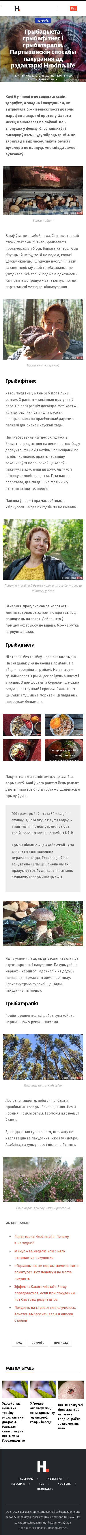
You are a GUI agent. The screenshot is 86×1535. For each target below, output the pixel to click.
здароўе (38, 1343)
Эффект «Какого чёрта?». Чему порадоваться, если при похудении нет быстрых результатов (44, 1293)
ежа (19, 1343)
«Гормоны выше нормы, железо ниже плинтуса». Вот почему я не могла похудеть (46, 1272)
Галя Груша (65, 75)
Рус (73, 8)
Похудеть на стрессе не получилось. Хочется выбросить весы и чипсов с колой (45, 1314)
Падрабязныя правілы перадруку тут (43, 1527)
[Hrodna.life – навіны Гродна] (17, 8)
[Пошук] (60, 8)
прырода (61, 1343)
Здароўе (43, 20)
